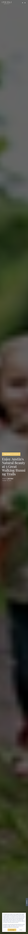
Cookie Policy (9, 922)
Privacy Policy (16, 922)
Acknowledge (12, 929)
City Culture (7, 454)
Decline (21, 929)
